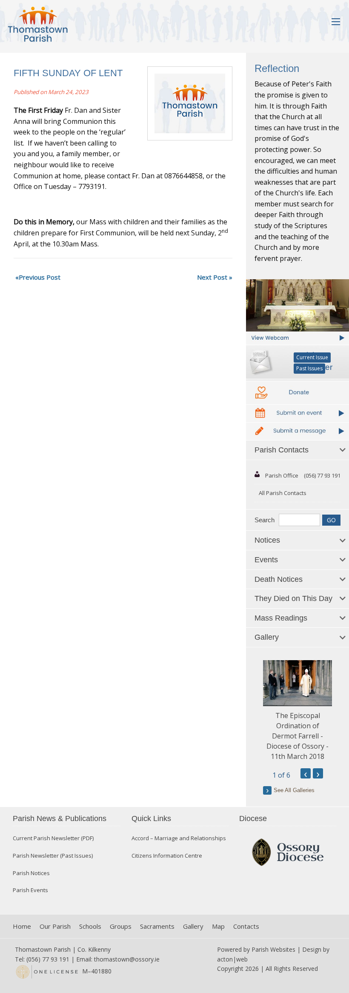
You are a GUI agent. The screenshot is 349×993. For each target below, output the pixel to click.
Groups (121, 926)
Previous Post (39, 277)
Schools (90, 926)
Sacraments (157, 926)
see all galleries (294, 790)
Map (218, 926)
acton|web (232, 959)
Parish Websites (273, 949)
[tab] (297, 450)
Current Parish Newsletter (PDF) (53, 838)
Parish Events (30, 890)
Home (22, 926)
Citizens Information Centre (167, 856)
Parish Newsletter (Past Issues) (53, 856)
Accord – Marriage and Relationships (179, 838)
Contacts (246, 926)
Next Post (212, 277)
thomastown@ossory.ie (127, 959)
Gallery (193, 926)
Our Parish (55, 926)
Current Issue (312, 357)
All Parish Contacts (282, 493)
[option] (297, 710)
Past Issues (309, 368)
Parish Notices (31, 873)
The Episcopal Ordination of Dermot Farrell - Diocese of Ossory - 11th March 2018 (297, 736)
